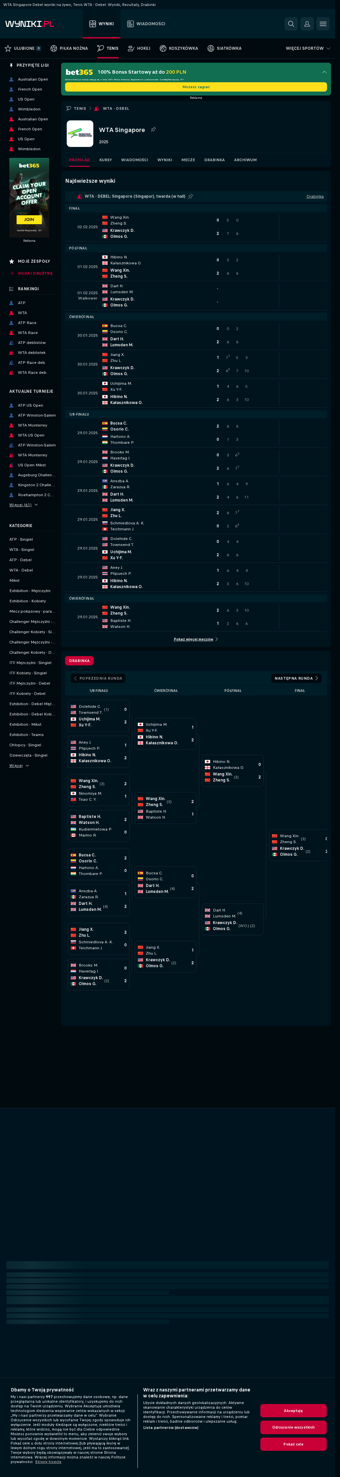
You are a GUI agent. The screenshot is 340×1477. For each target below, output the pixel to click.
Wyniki (164, 160)
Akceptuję (293, 1410)
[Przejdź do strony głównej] (42, 24)
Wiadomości (134, 160)
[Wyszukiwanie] (291, 24)
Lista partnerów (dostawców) (171, 1427)
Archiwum (245, 160)
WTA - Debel (116, 108)
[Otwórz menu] (323, 24)
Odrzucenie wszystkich (293, 1427)
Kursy (105, 160)
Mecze (188, 160)
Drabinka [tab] (79, 660)
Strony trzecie (48, 1461)
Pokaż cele (293, 1444)
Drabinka (214, 160)
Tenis (80, 108)
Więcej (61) (20, 505)
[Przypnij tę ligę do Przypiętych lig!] (153, 129)
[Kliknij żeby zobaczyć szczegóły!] (196, 227)
